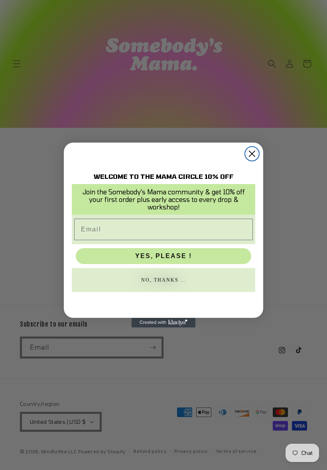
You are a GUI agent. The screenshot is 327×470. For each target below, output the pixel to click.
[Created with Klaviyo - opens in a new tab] (163, 322)
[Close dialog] (252, 154)
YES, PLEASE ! (163, 256)
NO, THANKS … (163, 280)
